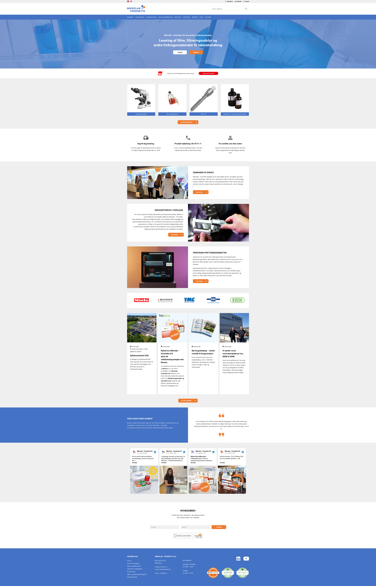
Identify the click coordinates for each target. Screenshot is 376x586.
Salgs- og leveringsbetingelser (137, 574)
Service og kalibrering (165, 17)
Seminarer (177, 17)
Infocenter (186, 17)
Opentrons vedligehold (134, 569)
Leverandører (140, 17)
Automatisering (151, 17)
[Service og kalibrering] (213, 572)
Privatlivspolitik (132, 577)
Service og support (133, 563)
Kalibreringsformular (134, 566)
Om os (129, 561)
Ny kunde (238, 1)
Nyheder (195, 17)
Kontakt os (230, 1)
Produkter (130, 17)
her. (163, 423)
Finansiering (131, 571)
